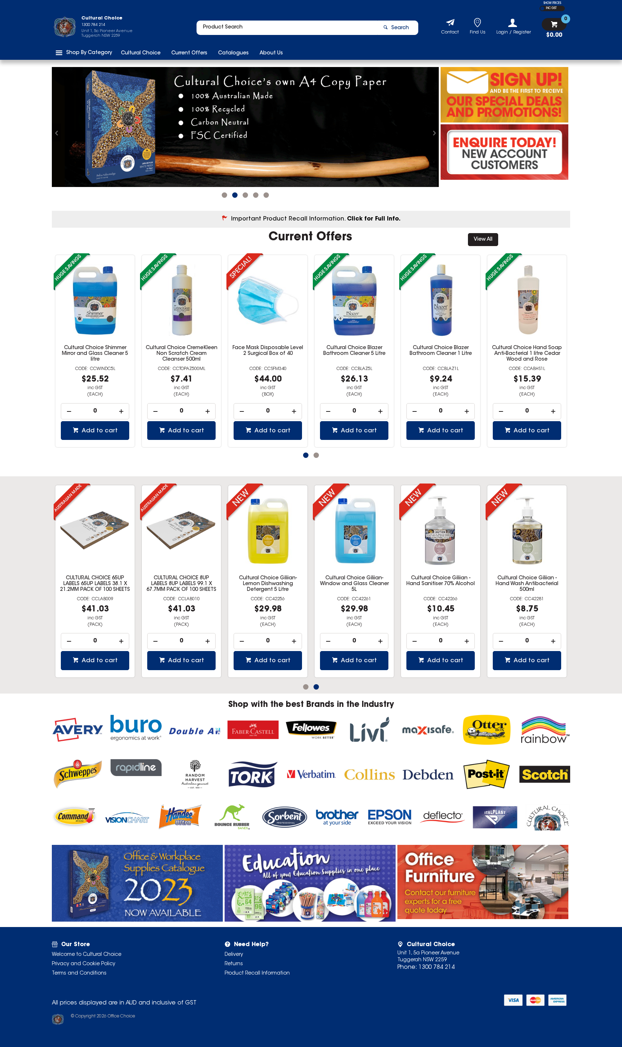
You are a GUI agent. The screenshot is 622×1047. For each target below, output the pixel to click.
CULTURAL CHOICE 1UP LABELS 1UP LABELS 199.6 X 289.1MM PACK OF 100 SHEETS (265, 576)
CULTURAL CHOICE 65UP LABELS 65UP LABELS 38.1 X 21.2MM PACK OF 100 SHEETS (438, 573)
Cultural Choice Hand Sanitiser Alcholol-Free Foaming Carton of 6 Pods (527, 343)
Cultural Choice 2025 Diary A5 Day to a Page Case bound (92, 573)
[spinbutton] (95, 400)
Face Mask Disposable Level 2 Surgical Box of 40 (181, 340)
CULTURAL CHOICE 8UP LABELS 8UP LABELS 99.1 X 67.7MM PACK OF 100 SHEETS (524, 573)
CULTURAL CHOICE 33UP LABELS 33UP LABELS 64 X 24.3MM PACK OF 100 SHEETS (351, 573)
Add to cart (99, 420)
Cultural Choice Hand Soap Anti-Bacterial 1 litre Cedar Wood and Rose (440, 343)
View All (483, 228)
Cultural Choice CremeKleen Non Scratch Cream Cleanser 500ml (95, 343)
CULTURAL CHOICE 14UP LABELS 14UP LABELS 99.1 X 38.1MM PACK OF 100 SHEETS (178, 573)
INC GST (551, 8)
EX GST (542, 8)
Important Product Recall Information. (316, 208)
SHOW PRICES (552, 3)
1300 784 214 (437, 956)
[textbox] (287, 28)
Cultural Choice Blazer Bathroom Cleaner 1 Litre (354, 340)
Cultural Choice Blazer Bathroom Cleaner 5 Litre (268, 340)
